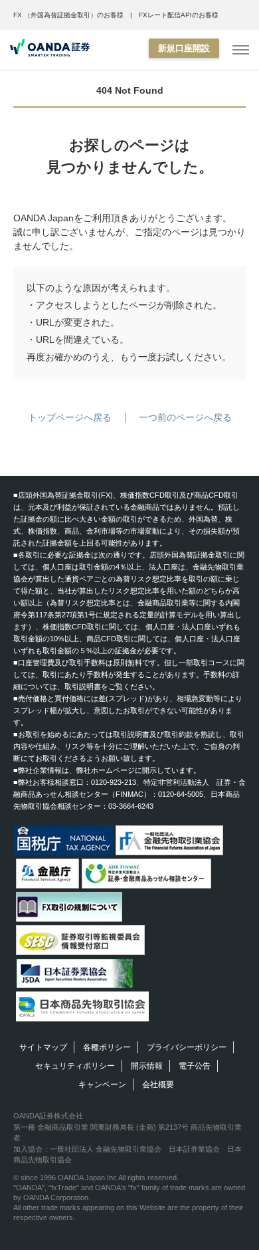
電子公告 (195, 1066)
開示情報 (147, 1066)
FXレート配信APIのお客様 (178, 15)
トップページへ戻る (70, 417)
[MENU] (240, 50)
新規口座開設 (184, 48)
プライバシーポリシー (186, 1047)
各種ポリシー (107, 1047)
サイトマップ (43, 1047)
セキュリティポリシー (75, 1066)
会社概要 (158, 1084)
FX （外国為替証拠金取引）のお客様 (68, 15)
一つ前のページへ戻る (185, 417)
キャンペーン (102, 1084)
